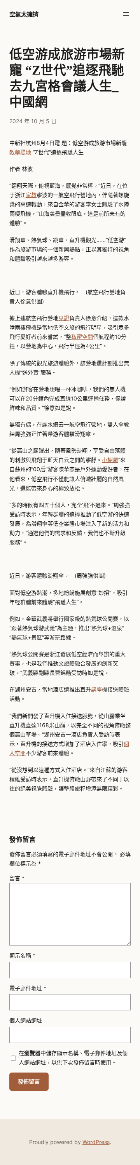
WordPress (96, 1142)
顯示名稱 (22, 955)
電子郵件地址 (27, 988)
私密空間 (82, 336)
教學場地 (20, 152)
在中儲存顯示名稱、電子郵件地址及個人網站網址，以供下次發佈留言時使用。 (73, 1058)
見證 (63, 318)
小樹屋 (110, 459)
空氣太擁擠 (23, 14)
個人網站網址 (25, 1020)
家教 (31, 195)
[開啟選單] (126, 14)
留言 (16, 878)
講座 (96, 689)
